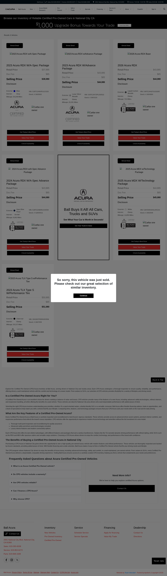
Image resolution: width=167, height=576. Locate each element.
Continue (83, 296)
